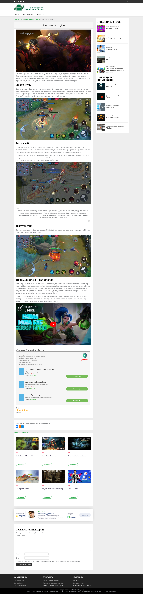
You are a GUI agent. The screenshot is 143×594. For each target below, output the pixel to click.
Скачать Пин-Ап (19, 583)
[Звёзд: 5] (27, 410)
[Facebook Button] (16, 1)
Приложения (27, 14)
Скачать (75, 376)
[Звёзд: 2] (20, 410)
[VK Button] (23, 1)
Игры (17, 14)
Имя (17, 554)
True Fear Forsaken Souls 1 (77, 456)
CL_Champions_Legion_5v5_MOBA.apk (39, 369)
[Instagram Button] (18, 1)
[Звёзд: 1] (17, 410)
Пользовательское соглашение (53, 583)
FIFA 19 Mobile (73, 489)
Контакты (40, 14)
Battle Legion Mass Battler (25, 456)
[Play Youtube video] (53, 324)
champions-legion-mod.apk (35, 382)
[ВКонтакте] (17, 426)
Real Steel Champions (50, 456)
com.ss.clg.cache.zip (32, 395)
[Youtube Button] (21, 1)
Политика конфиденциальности (53, 586)
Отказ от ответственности (51, 580)
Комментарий (20, 535)
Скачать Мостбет (19, 580)
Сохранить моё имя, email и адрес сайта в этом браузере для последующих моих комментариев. (49, 561)
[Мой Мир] (22, 426)
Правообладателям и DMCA (82, 586)
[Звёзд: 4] (24, 410)
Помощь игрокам (78, 583)
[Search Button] (128, 1)
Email (18, 558)
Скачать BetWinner (20, 586)
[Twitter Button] (14, 1)
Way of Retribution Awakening (52, 489)
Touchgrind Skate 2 (22, 489)
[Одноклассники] (20, 426)
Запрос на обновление (21, 432)
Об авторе (85, 515)
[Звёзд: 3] (22, 410)
